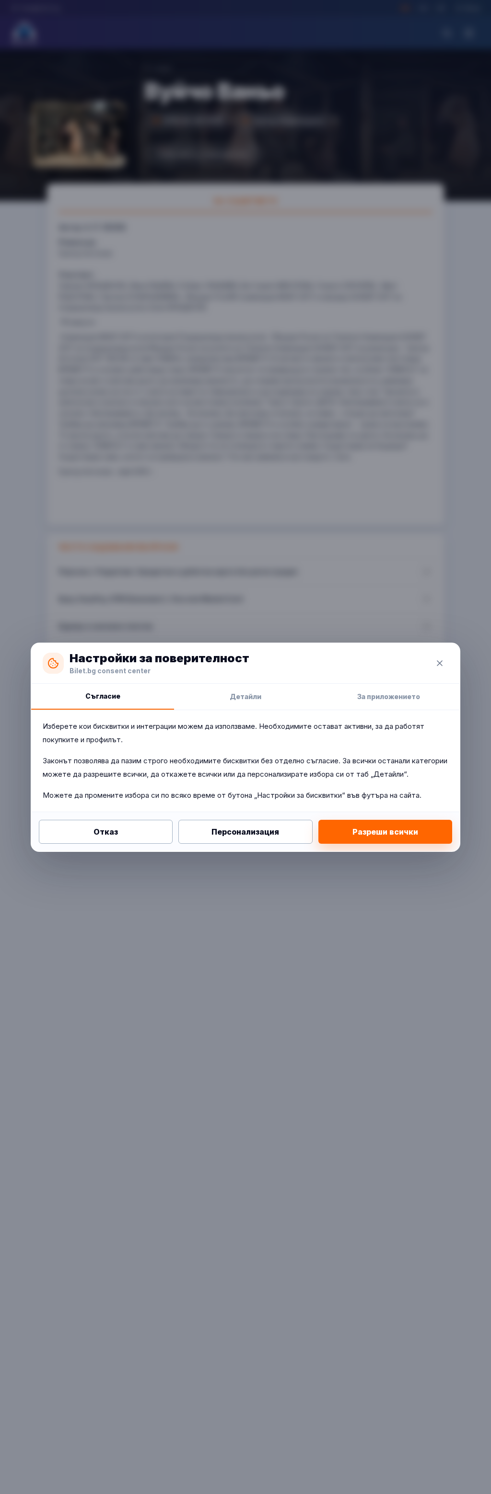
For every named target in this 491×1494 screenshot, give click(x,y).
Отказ (106, 832)
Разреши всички (385, 832)
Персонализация (245, 832)
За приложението (388, 696)
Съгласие (102, 696)
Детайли (245, 696)
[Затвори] (439, 663)
